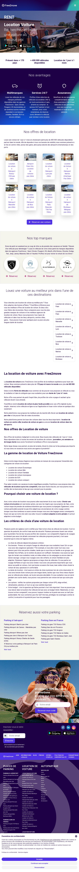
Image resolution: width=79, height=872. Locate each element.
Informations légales (26, 756)
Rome (42, 780)
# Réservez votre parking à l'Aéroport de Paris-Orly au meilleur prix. (10, 798)
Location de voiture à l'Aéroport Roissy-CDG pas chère (11, 171)
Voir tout (7, 650)
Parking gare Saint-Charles (50, 639)
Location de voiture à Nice (63, 343)
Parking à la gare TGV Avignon (52, 630)
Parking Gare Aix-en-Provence (52, 627)
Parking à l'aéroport (13, 620)
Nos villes (45, 770)
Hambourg (44, 794)
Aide (17, 755)
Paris (42, 772)
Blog (35, 755)
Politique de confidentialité (60, 756)
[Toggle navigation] (75, 5)
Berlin (42, 786)
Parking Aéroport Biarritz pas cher (16, 624)
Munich (43, 797)
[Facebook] (63, 727)
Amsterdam (44, 801)
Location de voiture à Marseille (63, 320)
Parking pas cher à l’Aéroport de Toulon (18, 636)
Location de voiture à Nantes (63, 350)
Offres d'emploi (49, 756)
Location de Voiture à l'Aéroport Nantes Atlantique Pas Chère (67, 171)
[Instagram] (74, 727)
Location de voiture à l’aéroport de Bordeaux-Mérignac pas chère (28, 814)
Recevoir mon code (46, 710)
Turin (42, 782)
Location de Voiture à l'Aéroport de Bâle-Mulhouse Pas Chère (29, 820)
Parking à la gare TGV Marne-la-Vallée (54, 633)
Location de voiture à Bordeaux (63, 358)
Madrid (43, 774)
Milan (42, 778)
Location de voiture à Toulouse (63, 335)
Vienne (43, 784)
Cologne (43, 788)
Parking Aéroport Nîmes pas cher (16, 633)
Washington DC (45, 776)
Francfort (43, 792)
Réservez (13, 276)
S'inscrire (9, 740)
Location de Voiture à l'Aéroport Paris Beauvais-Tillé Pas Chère (30, 808)
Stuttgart (43, 799)
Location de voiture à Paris (63, 305)
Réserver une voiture (41, 222)
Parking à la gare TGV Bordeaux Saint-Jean (56, 636)
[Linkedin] (68, 727)
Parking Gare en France (52, 620)
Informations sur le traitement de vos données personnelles (14, 746)
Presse (41, 755)
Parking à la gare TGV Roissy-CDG (53, 624)
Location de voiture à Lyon (63, 328)
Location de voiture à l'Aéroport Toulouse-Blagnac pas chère (29, 826)
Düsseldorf (44, 790)
